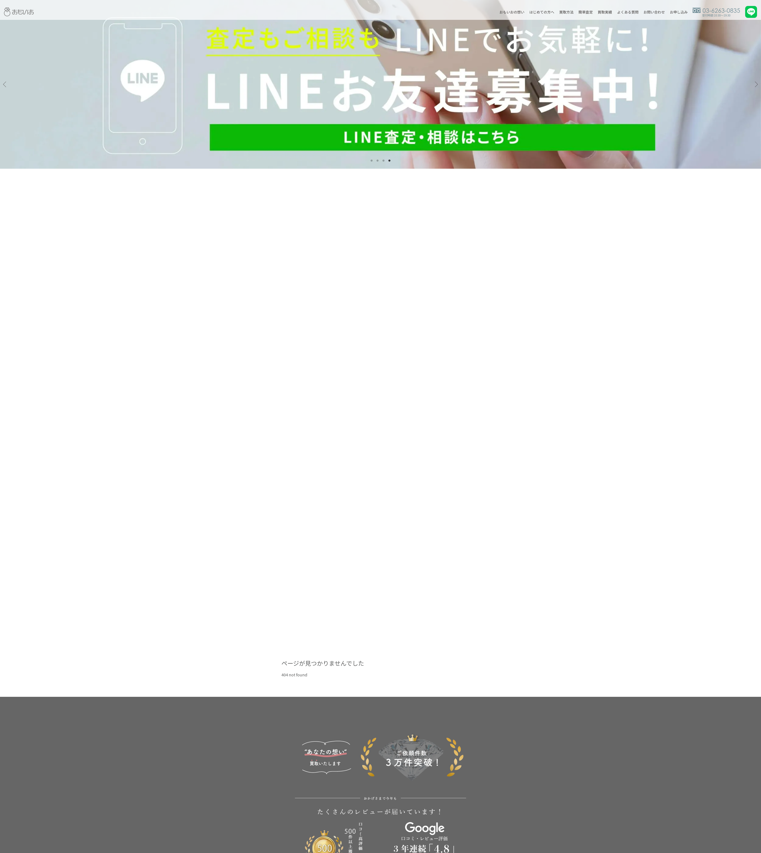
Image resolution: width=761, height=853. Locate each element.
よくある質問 (628, 11)
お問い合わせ (654, 11)
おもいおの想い (511, 11)
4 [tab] (389, 161)
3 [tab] (383, 161)
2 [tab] (378, 161)
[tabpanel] (380, 84)
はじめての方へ (541, 11)
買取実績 (605, 11)
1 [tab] (372, 161)
